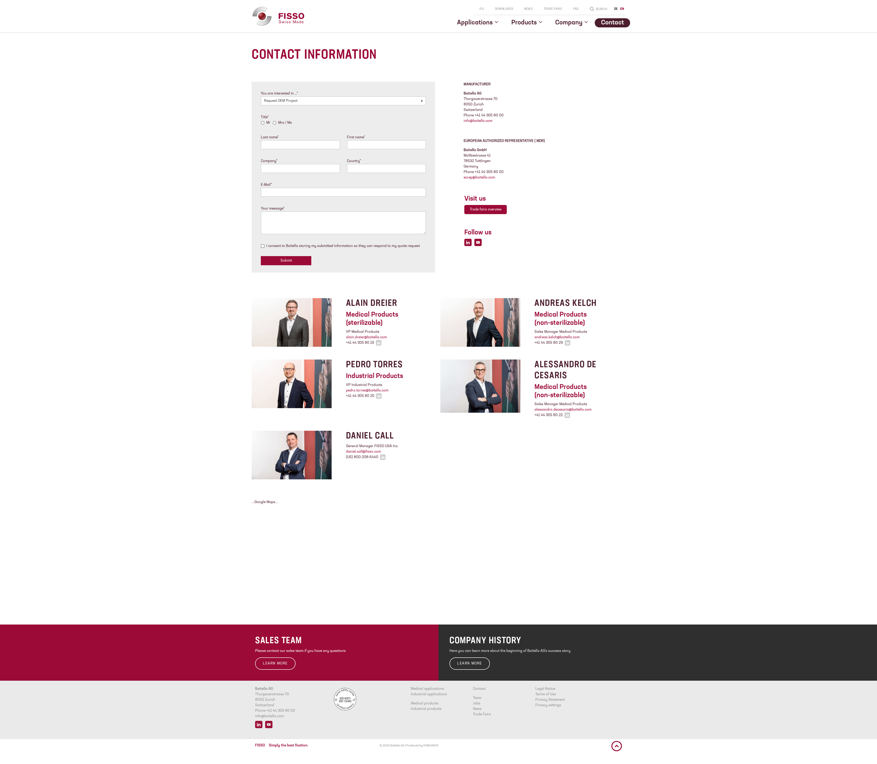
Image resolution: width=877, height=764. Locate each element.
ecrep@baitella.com (479, 177)
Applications (475, 23)
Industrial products (426, 709)
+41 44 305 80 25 (360, 396)
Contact (612, 23)
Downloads (504, 9)
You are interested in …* (279, 93)
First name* (356, 137)
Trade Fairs (482, 714)
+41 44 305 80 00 (280, 711)
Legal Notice (545, 689)
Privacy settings (548, 705)
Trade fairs (553, 9)
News (528, 9)
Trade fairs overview (486, 209)
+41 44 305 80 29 (548, 343)
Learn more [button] (275, 663)
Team (477, 698)
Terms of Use (545, 694)
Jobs (476, 703)
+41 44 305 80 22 (548, 415)
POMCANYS (430, 745)
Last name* (270, 137)
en (622, 9)
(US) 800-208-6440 (362, 457)
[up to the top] (616, 746)
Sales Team (278, 641)
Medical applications (427, 689)
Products (524, 23)
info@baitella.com (478, 121)
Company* (269, 161)
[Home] (278, 16)
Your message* (272, 208)
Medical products (424, 703)
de (616, 9)
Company (568, 23)
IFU (481, 9)
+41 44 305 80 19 (360, 343)
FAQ (576, 9)
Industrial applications (429, 694)
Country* (354, 161)
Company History (485, 641)
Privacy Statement (550, 700)
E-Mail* (266, 185)
